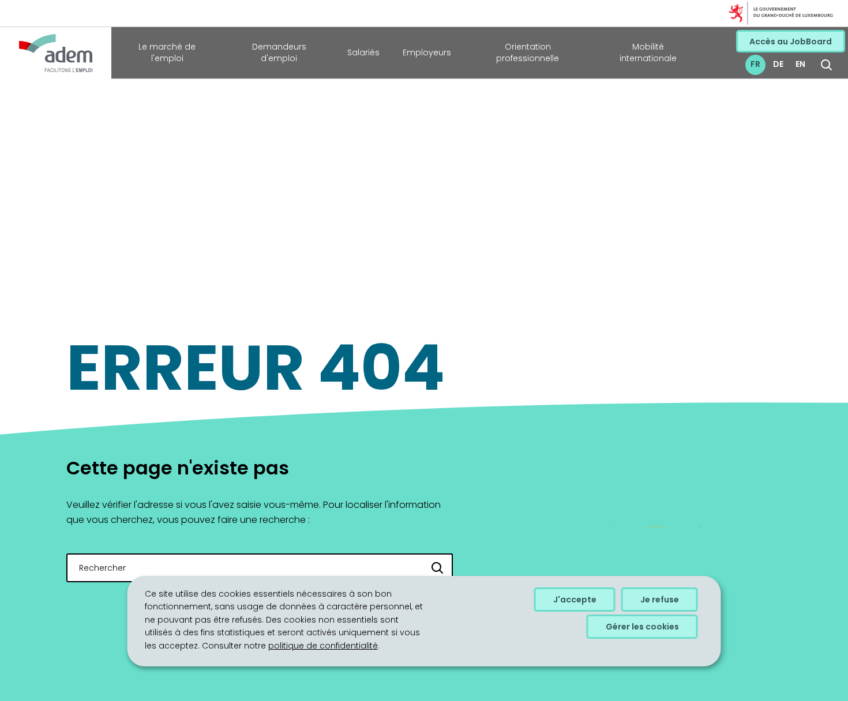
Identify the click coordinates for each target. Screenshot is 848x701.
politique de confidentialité (323, 645)
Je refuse (659, 599)
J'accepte (574, 599)
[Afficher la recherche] (826, 65)
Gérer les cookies (642, 626)
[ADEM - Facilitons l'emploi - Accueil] (55, 53)
